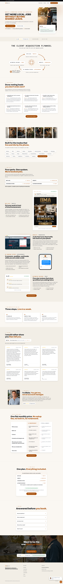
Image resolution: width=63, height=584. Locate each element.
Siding (18, 153)
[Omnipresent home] (7, 3)
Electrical (18, 151)
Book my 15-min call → (31, 295)
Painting (7, 153)
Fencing (14, 156)
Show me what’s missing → (31, 116)
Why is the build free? (31, 513)
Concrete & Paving (34, 153)
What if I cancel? (31, 528)
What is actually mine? (31, 517)
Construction (25, 569)
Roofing (24, 151)
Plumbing (8, 151)
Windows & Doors (25, 153)
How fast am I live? (31, 521)
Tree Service (8, 156)
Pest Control (50, 153)
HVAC (13, 151)
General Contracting (38, 151)
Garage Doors (20, 156)
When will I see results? (31, 524)
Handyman (34, 156)
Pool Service (27, 156)
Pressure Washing (42, 153)
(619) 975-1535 (44, 569)
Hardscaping (53, 151)
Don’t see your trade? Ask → (42, 156)
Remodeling (30, 151)
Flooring (13, 153)
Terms (24, 574)
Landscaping (46, 151)
